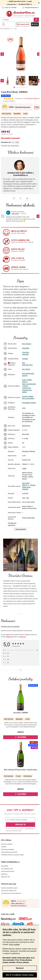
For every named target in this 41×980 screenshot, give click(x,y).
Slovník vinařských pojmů (9, 888)
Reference (4, 874)
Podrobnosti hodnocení (32, 98)
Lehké (24, 468)
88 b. (23, 363)
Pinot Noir (25, 352)
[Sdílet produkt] (27, 198)
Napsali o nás (5, 877)
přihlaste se (9, 637)
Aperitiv (24, 375)
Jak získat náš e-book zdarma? (11, 893)
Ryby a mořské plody (29, 384)
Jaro (27, 498)
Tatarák (25, 386)
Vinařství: (9, 101)
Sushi (24, 380)
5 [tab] (21, 87)
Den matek (25, 483)
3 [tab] (18, 87)
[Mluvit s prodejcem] (14, 198)
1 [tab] (14, 87)
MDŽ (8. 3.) (25, 485)
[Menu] (35, 24)
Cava (24, 408)
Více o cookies (14, 944)
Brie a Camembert (28, 398)
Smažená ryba (27, 390)
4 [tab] (19, 87)
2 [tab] (16, 87)
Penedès (25, 359)
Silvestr (32, 485)
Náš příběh (4, 866)
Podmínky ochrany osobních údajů (12, 855)
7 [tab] (25, 87)
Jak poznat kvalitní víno (8, 890)
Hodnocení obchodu (20, 204)
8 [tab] (27, 87)
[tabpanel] (7, 80)
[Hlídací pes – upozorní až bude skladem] (20, 198)
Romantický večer (28, 373)
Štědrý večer (26, 487)
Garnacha (25, 354)
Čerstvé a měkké (27, 396)
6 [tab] (23, 87)
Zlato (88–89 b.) (27, 365)
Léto (23, 498)
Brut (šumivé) (26, 344)
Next (38, 54)
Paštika (29, 380)
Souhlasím (20, 974)
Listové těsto (26, 388)
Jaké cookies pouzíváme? (9, 852)
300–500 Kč (26, 369)
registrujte (22, 637)
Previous (2, 54)
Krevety (24, 382)
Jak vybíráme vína (7, 869)
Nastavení (20, 968)
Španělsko (25, 348)
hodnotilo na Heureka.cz (19, 905)
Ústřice (24, 392)
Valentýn (25, 489)
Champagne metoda (29, 403)
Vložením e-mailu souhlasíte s (20, 829)
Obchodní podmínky (7, 849)
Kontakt (3, 847)
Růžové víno (26, 426)
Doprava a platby (6, 844)
